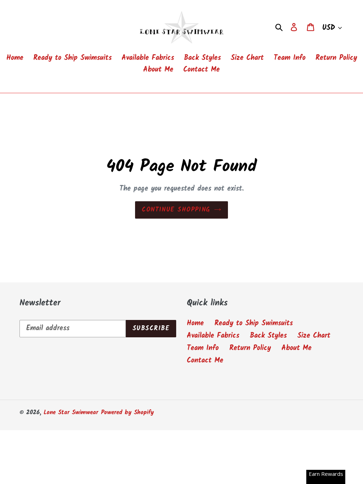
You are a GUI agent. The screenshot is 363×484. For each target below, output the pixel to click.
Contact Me (205, 360)
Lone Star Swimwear (71, 412)
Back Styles (268, 336)
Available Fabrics (213, 336)
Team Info (203, 348)
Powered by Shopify (127, 412)
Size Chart (313, 336)
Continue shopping (176, 210)
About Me (296, 348)
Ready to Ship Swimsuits (253, 323)
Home (195, 323)
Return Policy (250, 348)
